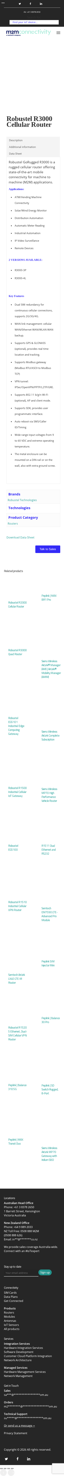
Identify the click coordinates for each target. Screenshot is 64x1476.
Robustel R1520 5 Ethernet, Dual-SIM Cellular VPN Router (17, 1033)
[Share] (8, 1468)
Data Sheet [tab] (15, 153)
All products (11, 1329)
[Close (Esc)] (12, 1468)
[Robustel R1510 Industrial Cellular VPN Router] (16, 883)
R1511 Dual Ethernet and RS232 (48, 849)
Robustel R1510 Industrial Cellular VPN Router (17, 906)
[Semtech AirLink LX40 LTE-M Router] (16, 953)
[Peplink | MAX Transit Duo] (16, 1122)
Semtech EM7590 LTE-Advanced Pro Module (49, 914)
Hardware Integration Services (23, 1348)
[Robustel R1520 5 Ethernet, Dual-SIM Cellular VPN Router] (16, 1010)
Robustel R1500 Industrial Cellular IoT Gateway (17, 792)
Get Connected (13, 1301)
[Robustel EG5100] (16, 829)
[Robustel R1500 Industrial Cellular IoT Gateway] (16, 769)
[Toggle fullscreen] (5, 1468)
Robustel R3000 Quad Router (17, 652)
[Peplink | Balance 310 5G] (16, 1068)
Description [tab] (16, 140)
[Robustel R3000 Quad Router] (16, 634)
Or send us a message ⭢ (19, 1425)
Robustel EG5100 (13, 847)
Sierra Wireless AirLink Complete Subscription (50, 735)
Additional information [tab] (22, 147)
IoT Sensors (11, 1325)
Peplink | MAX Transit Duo (15, 1141)
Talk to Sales (48, 549)
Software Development (18, 1352)
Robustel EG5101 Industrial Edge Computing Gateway (16, 726)
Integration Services (17, 1343)
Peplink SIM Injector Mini (47, 963)
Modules (9, 1316)
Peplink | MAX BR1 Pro (48, 597)
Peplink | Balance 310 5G (17, 1087)
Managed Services (15, 1367)
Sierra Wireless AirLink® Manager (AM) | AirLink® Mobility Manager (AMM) (51, 669)
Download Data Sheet (20, 537)
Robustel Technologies (22, 500)
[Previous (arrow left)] (3, 1472)
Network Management (18, 1376)
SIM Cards (10, 1292)
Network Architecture (18, 1360)
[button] (58, 32)
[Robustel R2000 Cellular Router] (16, 586)
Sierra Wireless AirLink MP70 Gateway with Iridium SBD (49, 1154)
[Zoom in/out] (1, 1468)
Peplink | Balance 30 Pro (50, 1020)
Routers (13, 523)
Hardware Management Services (25, 1372)
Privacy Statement (15, 1433)
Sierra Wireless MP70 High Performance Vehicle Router (49, 795)
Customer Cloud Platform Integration (28, 1356)
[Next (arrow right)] (11, 1472)
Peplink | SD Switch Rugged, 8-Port (49, 1089)
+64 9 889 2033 (23, 1227)
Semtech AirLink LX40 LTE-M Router (16, 979)
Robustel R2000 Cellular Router (17, 604)
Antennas (10, 1320)
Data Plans (11, 1296)
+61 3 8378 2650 (24, 1207)
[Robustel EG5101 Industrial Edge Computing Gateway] (16, 703)
